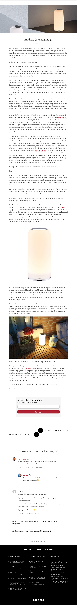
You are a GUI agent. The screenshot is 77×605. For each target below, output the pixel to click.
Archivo (38, 549)
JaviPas (26, 475)
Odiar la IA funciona (15, 559)
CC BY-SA (38, 596)
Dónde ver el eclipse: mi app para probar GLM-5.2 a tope (18, 589)
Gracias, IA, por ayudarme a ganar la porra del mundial (17, 562)
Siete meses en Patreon (57, 565)
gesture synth (33, 570)
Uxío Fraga (22, 459)
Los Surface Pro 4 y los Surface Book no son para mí (59, 573)
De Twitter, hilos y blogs (57, 576)
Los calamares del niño (30, 368)
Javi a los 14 (13, 572)
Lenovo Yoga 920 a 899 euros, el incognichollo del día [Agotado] (59, 582)
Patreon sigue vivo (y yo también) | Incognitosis (35, 531)
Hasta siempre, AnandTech (58, 567)
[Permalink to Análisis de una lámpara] (38, 19)
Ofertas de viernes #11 (57, 559)
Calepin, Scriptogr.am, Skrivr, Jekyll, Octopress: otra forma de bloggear (59, 562)
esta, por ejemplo (40, 150)
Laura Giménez (34, 561)
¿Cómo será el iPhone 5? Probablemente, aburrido (57, 570)
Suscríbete (38, 412)
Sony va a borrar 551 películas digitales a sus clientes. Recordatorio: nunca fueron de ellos (17, 584)
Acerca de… (27, 549)
